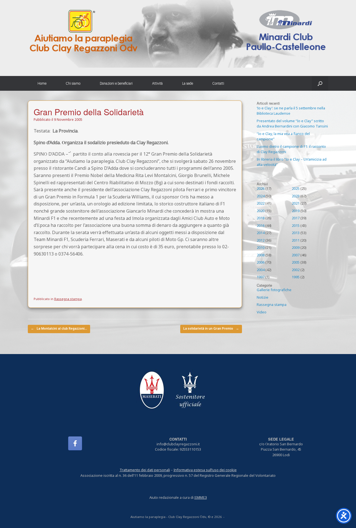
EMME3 (200, 497)
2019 (296, 211)
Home (42, 83)
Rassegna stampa (68, 299)
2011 (296, 240)
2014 (260, 233)
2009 (296, 248)
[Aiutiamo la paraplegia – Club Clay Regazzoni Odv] (178, 34)
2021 (296, 203)
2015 (296, 226)
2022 (260, 203)
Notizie (262, 297)
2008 (260, 255)
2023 (296, 196)
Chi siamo (73, 83)
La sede (187, 83)
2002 (296, 270)
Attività (157, 83)
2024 (260, 196)
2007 (296, 255)
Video (261, 312)
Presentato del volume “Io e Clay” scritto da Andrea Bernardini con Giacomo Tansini (292, 124)
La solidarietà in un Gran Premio (211, 329)
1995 (296, 277)
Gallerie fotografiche (274, 290)
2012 (260, 240)
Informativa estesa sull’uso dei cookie (205, 470)
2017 (296, 218)
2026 (260, 188)
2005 (296, 262)
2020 (260, 211)
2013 (296, 233)
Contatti (218, 83)
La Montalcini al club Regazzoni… (59, 329)
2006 (260, 262)
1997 (260, 277)
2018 (260, 218)
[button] (320, 83)
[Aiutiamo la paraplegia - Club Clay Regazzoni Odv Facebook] (75, 443)
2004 (260, 270)
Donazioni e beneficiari (116, 83)
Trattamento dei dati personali (145, 470)
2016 (260, 226)
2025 (296, 188)
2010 (260, 248)
